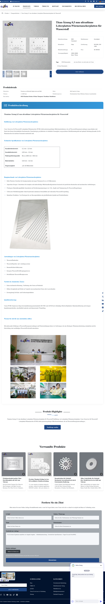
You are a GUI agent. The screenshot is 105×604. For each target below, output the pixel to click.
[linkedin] (11, 595)
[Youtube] (93, 1)
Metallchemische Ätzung (59, 586)
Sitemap (32, 594)
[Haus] (2, 13)
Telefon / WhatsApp (59, 514)
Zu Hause (16, 6)
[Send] (101, 601)
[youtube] (7, 595)
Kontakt (55, 6)
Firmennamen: (57, 522)
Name (7, 522)
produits (32, 588)
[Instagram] (103, 307)
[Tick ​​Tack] (103, 311)
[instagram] (17, 595)
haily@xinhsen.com (16, 1)
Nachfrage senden (52, 427)
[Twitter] (88, 1)
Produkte (26, 6)
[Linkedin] (91, 1)
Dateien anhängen (11, 548)
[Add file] (72, 601)
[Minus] (101, 565)
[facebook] (1, 595)
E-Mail (8, 514)
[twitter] (4, 595)
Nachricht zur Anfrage (13, 531)
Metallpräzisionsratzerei (58, 591)
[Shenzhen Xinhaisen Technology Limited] (4, 6)
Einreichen (52, 560)
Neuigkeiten (67, 6)
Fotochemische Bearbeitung (59, 583)
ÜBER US (32, 586)
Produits (7, 13)
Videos (36, 6)
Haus (31, 583)
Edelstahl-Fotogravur (58, 594)
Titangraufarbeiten (15, 13)
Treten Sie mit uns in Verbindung (38, 591)
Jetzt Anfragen (99, 6)
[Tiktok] (96, 1)
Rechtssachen (80, 6)
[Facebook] (85, 1)
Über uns (45, 6)
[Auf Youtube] (103, 304)
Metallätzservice (57, 588)
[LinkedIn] (103, 300)
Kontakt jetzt (13, 488)
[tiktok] (14, 595)
